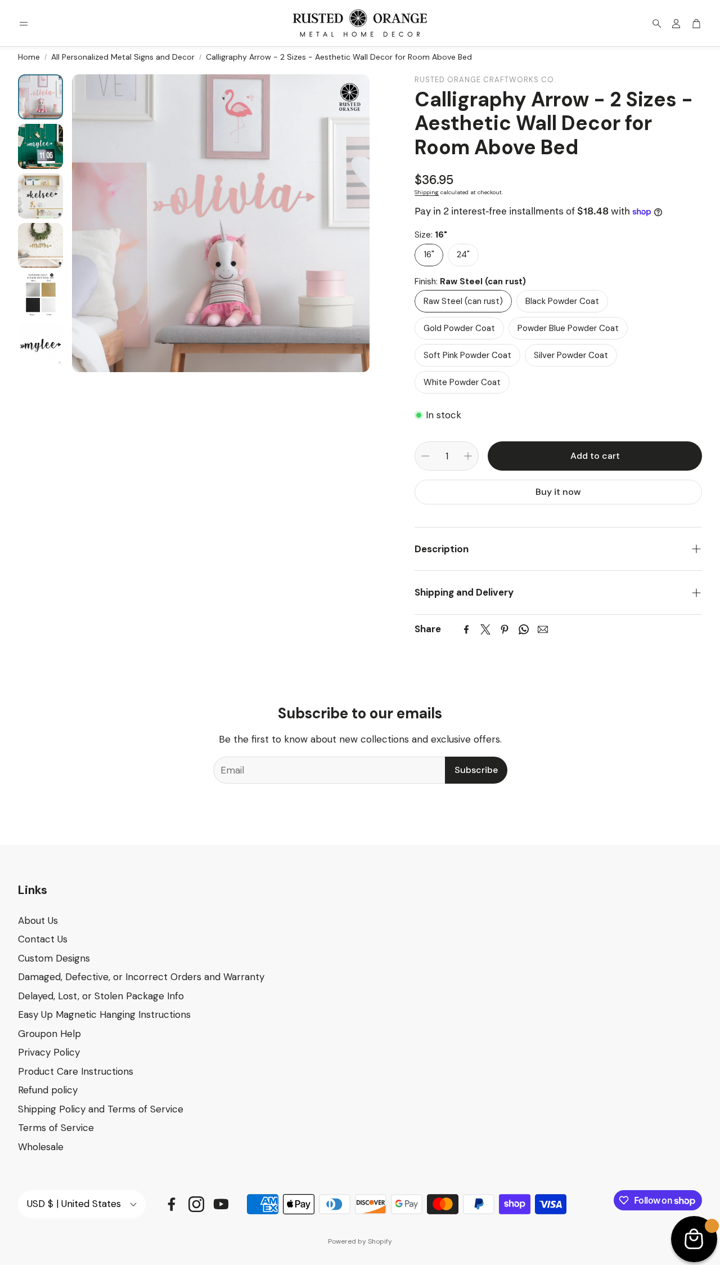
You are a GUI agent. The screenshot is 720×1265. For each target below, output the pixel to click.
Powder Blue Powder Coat (568, 328)
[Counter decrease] (425, 456)
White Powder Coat (462, 382)
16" (429, 254)
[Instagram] (196, 1204)
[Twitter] (485, 629)
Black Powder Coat (562, 301)
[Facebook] (466, 629)
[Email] (543, 629)
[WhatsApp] (524, 629)
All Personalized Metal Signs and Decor (123, 57)
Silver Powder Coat (571, 355)
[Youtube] (221, 1204)
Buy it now (558, 492)
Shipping (427, 192)
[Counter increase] (468, 456)
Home (29, 57)
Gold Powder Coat (459, 328)
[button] (23, 23)
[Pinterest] (505, 629)
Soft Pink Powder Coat (467, 355)
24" (463, 254)
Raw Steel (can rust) (463, 301)
